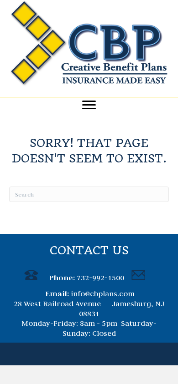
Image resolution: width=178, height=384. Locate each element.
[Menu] (89, 105)
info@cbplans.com (103, 293)
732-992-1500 (100, 277)
